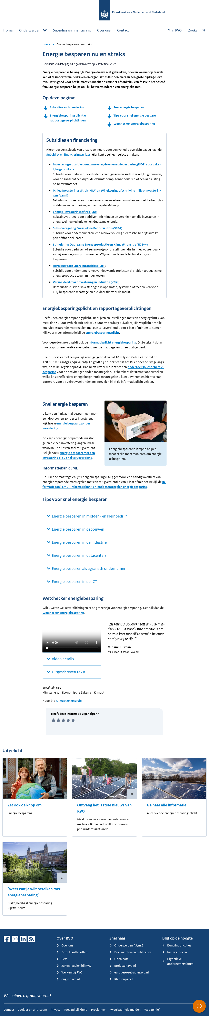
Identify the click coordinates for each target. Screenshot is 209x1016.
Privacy (55, 1010)
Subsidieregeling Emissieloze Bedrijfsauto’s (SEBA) (87, 228)
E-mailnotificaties (179, 945)
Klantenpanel (123, 979)
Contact (123, 30)
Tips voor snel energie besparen (135, 115)
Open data (121, 959)
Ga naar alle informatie (166, 805)
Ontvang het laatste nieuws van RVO (104, 808)
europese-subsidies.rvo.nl (131, 972)
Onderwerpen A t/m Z (128, 945)
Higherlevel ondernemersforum (180, 961)
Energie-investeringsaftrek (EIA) (75, 212)
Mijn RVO (175, 30)
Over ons (104, 30)
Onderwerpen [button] (29, 30)
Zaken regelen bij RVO (76, 966)
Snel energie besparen (128, 107)
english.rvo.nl (70, 979)
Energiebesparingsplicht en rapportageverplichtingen (69, 117)
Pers (64, 959)
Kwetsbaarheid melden (125, 1010)
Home (8, 30)
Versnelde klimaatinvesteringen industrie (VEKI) (86, 282)
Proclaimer (98, 1010)
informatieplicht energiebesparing (112, 342)
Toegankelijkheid (75, 1010)
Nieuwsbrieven (177, 952)
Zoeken (194, 30)
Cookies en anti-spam (32, 1010)
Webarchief (152, 1010)
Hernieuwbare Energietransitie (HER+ (79, 266)
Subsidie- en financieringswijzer (68, 154)
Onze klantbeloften (74, 952)
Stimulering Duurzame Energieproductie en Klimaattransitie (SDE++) (100, 244)
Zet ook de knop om (25, 805)
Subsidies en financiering (72, 30)
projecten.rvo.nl (125, 966)
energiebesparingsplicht (102, 333)
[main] (104, 482)
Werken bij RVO (71, 972)
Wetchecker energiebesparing (134, 124)
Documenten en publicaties (132, 952)
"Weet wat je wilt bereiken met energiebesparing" (34, 892)
